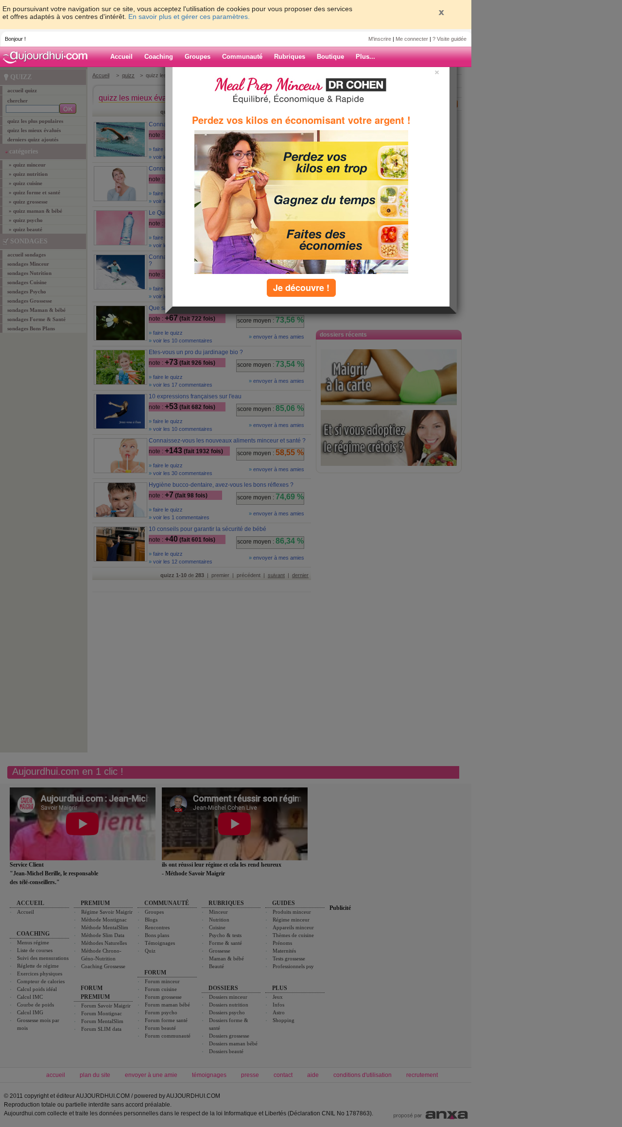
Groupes (197, 56)
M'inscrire (379, 39)
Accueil (121, 56)
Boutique (330, 56)
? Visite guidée (449, 39)
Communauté (242, 56)
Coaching (158, 56)
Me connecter (412, 39)
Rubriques (289, 56)
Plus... (365, 56)
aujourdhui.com (48, 57)
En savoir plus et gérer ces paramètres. (189, 16)
